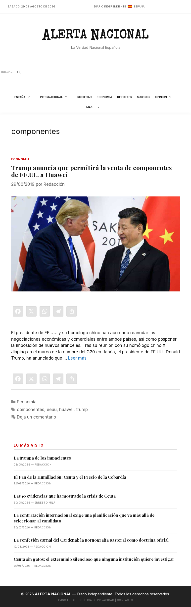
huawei (66, 409)
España (19, 97)
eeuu (52, 409)
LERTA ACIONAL (95, 36)
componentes (30, 409)
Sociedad (84, 97)
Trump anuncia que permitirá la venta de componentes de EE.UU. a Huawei (91, 171)
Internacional (51, 97)
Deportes (124, 97)
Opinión (161, 97)
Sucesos (143, 97)
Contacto (125, 600)
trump (82, 409)
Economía (104, 97)
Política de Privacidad (96, 600)
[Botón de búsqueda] (19, 72)
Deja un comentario (36, 417)
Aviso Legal (67, 600)
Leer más (77, 358)
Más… (90, 107)
